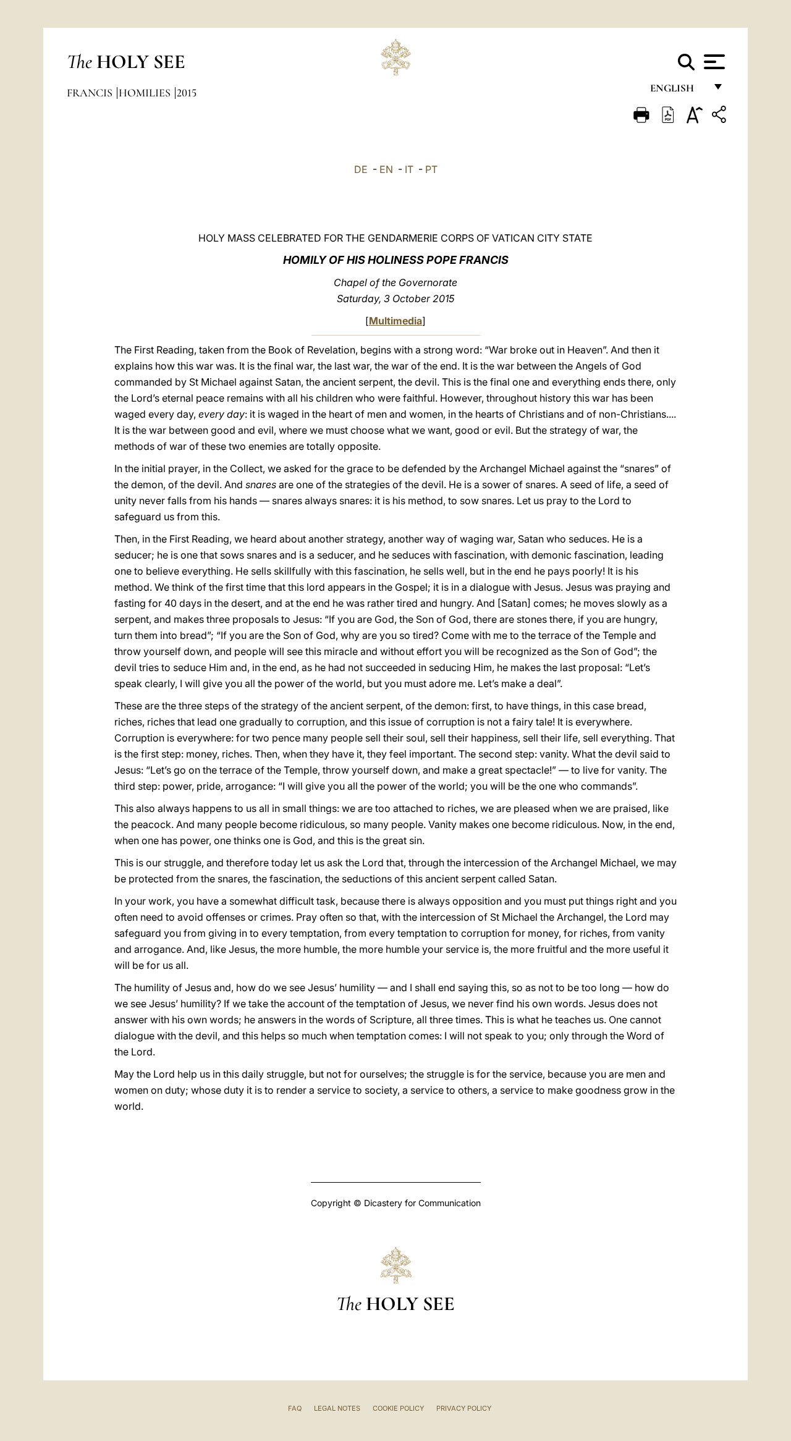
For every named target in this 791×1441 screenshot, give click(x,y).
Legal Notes (337, 1408)
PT (431, 169)
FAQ (295, 1408)
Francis (91, 92)
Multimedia (395, 321)
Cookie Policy (398, 1408)
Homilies (146, 92)
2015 (187, 92)
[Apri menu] (713, 61)
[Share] (720, 116)
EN (386, 169)
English (677, 91)
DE (361, 169)
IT (409, 169)
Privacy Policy (463, 1408)
